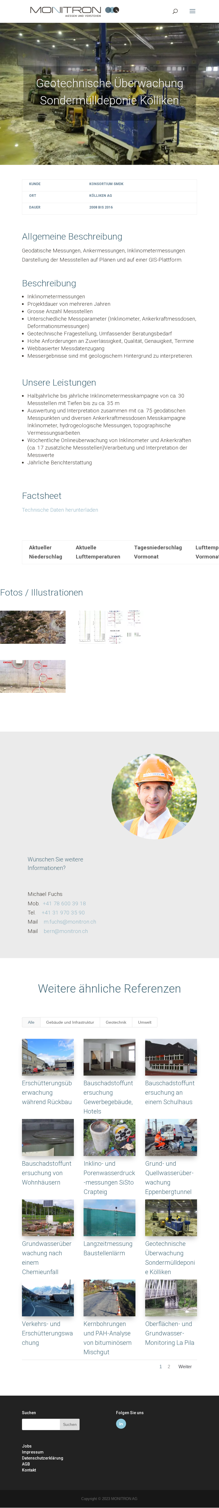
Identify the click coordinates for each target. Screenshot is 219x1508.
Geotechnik (116, 1022)
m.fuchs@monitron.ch (70, 921)
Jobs (27, 1446)
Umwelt (144, 1022)
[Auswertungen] (110, 644)
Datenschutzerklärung (42, 1458)
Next (185, 1368)
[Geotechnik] (33, 644)
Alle (31, 1022)
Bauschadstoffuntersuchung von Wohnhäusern (47, 1173)
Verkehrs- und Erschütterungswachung (47, 1333)
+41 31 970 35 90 (63, 912)
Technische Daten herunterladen (60, 510)
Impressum (33, 1452)
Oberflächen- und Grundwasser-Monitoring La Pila (169, 1333)
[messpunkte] (33, 693)
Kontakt (29, 1470)
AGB (26, 1464)
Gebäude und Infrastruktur (70, 1022)
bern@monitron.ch (66, 931)
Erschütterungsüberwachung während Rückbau (47, 1093)
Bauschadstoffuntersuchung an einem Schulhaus (170, 1093)
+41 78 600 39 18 (64, 903)
